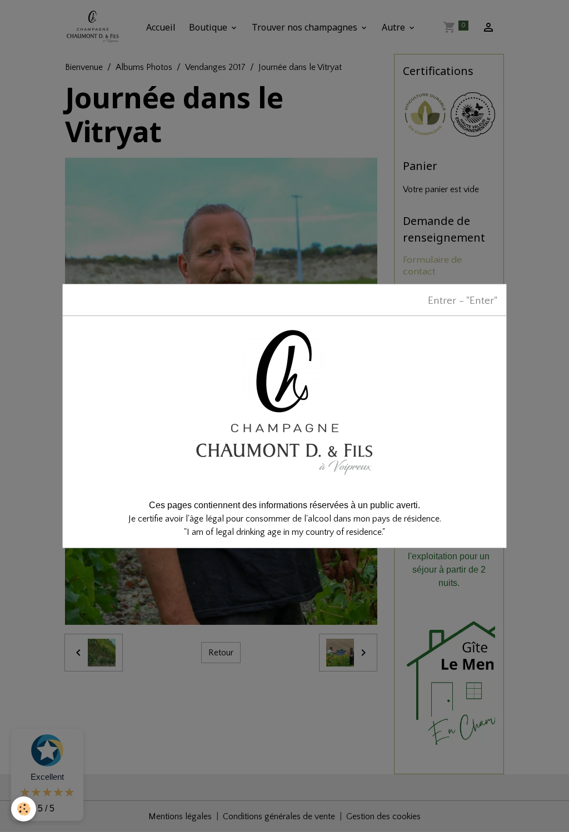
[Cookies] (23, 808)
